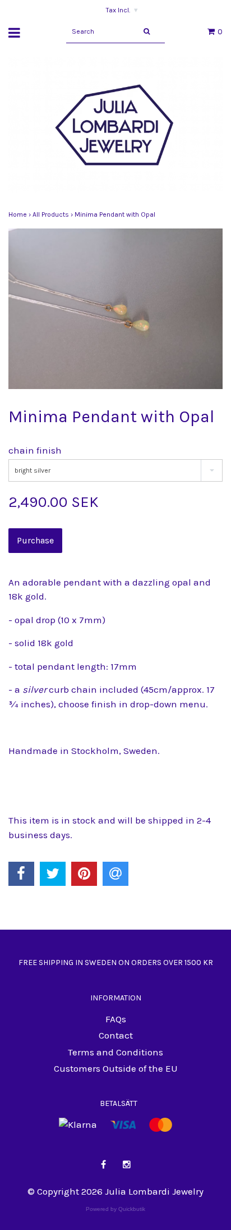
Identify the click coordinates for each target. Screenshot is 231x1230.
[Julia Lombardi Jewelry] (115, 126)
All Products (54, 214)
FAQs (115, 1019)
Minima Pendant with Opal (116, 214)
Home (20, 214)
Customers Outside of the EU (116, 1068)
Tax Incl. (122, 10)
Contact (116, 1035)
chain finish (35, 450)
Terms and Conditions (115, 1052)
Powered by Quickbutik (115, 1209)
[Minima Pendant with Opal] (115, 309)
